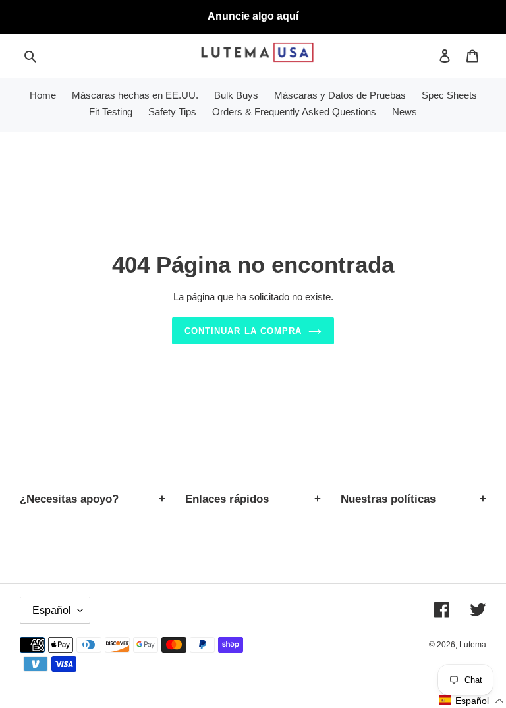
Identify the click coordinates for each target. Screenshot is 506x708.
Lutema (472, 644)
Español (51, 610)
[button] (471, 701)
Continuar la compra (243, 331)
